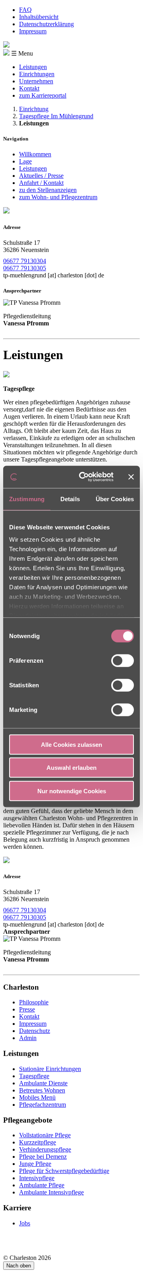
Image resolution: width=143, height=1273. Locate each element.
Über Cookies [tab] (115, 498)
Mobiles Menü (37, 1097)
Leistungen (33, 66)
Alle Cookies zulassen (71, 744)
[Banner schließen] (131, 477)
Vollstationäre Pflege (45, 1135)
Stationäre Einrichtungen (50, 1068)
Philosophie (33, 1002)
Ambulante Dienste (43, 1083)
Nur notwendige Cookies (71, 790)
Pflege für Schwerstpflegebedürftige (64, 1170)
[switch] (122, 660)
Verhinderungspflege (45, 1149)
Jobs (24, 1223)
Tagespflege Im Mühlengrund (56, 116)
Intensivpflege (36, 1178)
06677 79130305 (24, 268)
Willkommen (35, 154)
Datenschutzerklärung (46, 24)
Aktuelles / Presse (41, 175)
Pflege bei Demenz (43, 1156)
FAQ (25, 9)
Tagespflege (34, 1076)
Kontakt (29, 88)
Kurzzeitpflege (37, 1142)
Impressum (32, 31)
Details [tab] (70, 498)
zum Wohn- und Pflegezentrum (58, 197)
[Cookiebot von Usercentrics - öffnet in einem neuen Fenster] (84, 477)
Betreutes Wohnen (42, 1090)
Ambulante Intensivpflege (51, 1192)
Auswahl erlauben (71, 767)
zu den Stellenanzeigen (48, 190)
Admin (28, 1038)
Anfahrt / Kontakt (41, 182)
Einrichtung (33, 109)
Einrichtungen (36, 74)
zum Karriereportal (42, 95)
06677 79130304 (24, 261)
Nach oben (18, 1266)
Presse (27, 1009)
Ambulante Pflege (41, 1185)
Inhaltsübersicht (38, 16)
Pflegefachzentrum (42, 1104)
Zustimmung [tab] (26, 498)
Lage (25, 161)
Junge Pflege (35, 1163)
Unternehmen (36, 81)
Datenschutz (34, 1030)
